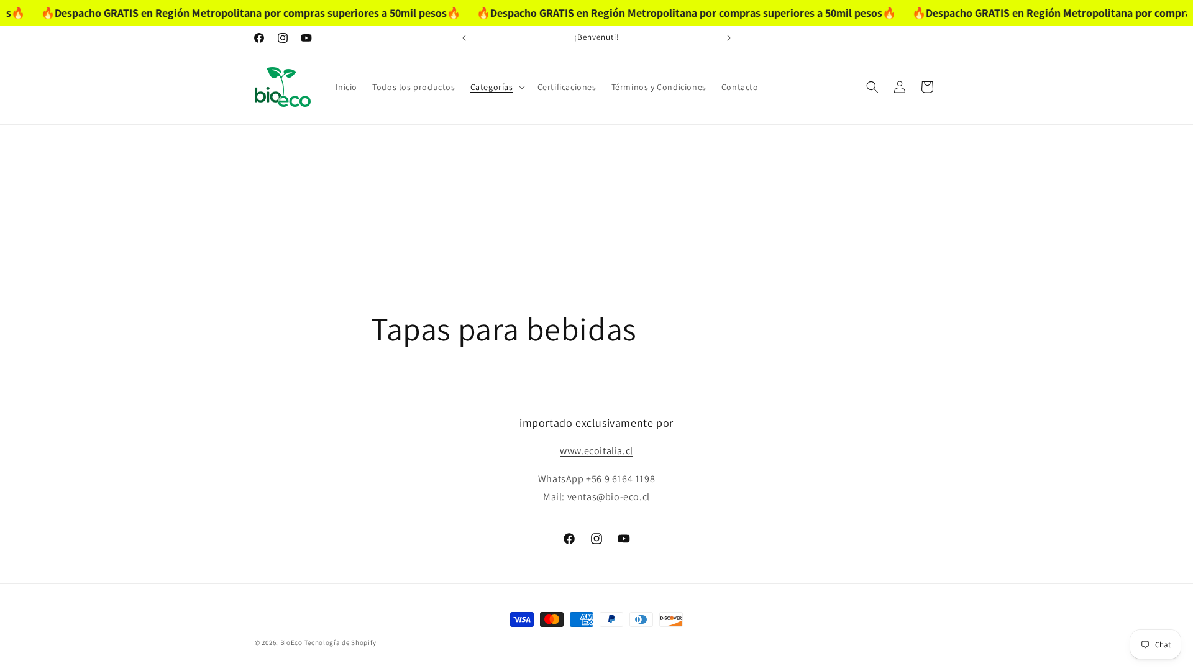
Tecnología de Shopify (340, 642)
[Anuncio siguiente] (729, 38)
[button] (496, 87)
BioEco (291, 642)
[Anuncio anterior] (464, 38)
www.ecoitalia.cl (596, 450)
